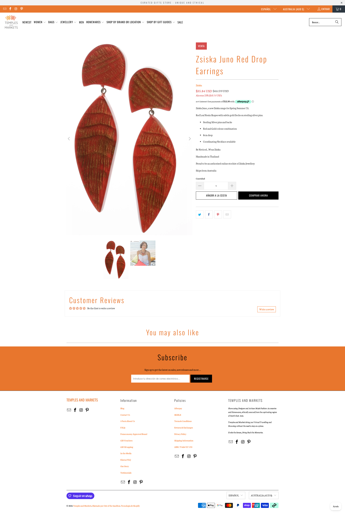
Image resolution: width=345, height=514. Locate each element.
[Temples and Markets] (11, 22)
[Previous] (69, 138)
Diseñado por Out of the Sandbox (106, 505)
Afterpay (178, 408)
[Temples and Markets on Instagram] (16, 9)
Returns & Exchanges (183, 427)
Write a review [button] (266, 309)
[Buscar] (336, 22)
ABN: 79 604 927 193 (183, 447)
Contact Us (125, 414)
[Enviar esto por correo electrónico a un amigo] (227, 214)
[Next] (189, 138)
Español (266, 9)
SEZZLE (177, 414)
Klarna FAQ (125, 459)
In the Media (125, 453)
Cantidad (200, 178)
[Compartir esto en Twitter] (200, 214)
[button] (40, 22)
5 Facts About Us (127, 421)
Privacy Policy (180, 434)
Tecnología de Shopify (130, 505)
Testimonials (125, 472)
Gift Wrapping (126, 447)
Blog (122, 408)
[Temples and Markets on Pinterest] (21, 9)
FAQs (122, 427)
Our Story (124, 466)
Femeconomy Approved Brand (133, 434)
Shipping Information (183, 440)
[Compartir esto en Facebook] (209, 214)
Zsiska (199, 85)
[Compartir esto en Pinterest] (218, 214)
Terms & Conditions (183, 421)
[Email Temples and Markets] (4, 9)
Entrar (325, 9)
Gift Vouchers (126, 440)
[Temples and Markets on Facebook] (10, 9)
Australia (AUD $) (294, 9)
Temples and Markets (82, 505)
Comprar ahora (258, 195)
